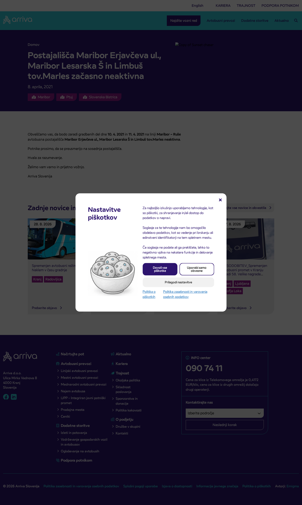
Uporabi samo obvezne (196, 269)
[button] (220, 199)
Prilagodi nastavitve (178, 282)
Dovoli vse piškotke (160, 269)
